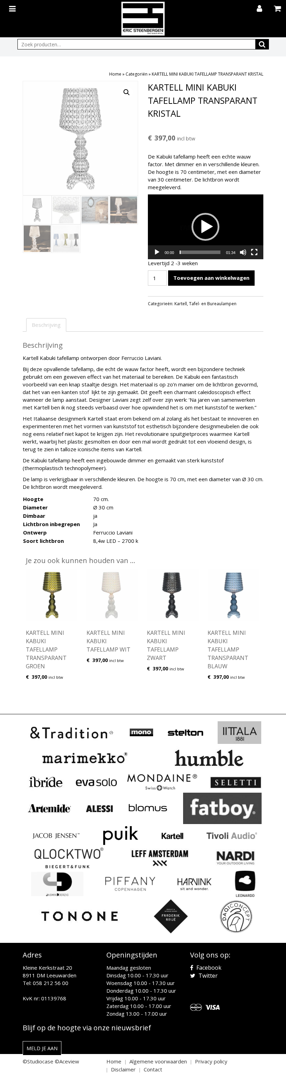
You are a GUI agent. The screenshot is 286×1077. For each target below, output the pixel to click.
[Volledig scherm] (254, 252)
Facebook (208, 967)
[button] (126, 92)
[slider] (200, 252)
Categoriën (137, 74)
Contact (153, 1069)
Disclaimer (123, 1069)
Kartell (180, 304)
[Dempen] (243, 252)
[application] (205, 226)
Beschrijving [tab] (46, 324)
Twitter (207, 975)
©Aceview (67, 1061)
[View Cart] (278, 9)
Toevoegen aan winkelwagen (211, 277)
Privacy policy (211, 1061)
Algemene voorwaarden (158, 1061)
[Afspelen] (156, 252)
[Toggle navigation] (13, 7)
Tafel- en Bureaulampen (212, 304)
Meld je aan (42, 1048)
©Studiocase (38, 1061)
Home (115, 74)
